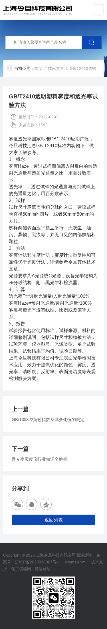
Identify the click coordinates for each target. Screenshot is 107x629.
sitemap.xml (75, 562)
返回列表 (54, 519)
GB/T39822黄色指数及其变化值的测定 (48, 419)
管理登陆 (43, 569)
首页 (38, 68)
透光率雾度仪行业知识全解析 (39, 459)
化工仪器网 (21, 569)
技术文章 (56, 68)
